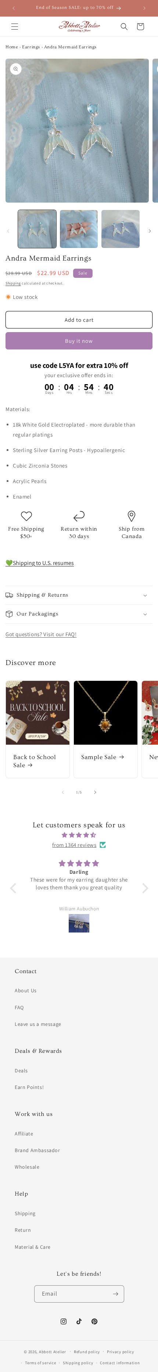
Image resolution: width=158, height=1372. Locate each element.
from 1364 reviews (74, 844)
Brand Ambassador (37, 1150)
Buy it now (79, 340)
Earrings (31, 47)
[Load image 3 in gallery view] (120, 229)
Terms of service (40, 1362)
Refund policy (87, 1351)
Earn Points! (29, 1087)
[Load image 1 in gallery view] (37, 229)
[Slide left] (8, 231)
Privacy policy (120, 1351)
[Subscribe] (116, 1294)
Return (23, 1230)
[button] (15, 26)
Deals (21, 1070)
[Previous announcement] (14, 8)
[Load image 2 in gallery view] (79, 229)
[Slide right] (150, 231)
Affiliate (24, 1133)
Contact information (120, 1362)
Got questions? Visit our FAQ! (41, 634)
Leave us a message (38, 1024)
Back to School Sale (34, 761)
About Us (26, 990)
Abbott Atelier (52, 1351)
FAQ (19, 1007)
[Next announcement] (144, 8)
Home (12, 47)
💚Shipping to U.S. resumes (40, 563)
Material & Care (33, 1247)
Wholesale (27, 1167)
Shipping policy (78, 1362)
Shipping (13, 283)
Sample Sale (98, 757)
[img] (79, 835)
